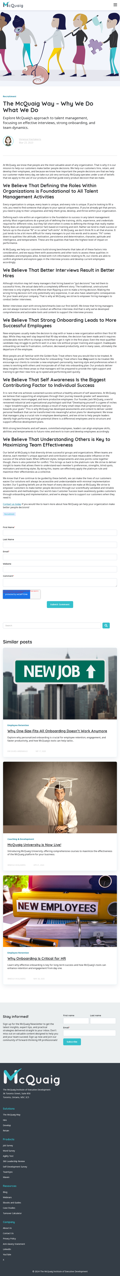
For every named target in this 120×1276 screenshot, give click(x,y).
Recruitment (9, 514)
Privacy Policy (9, 1238)
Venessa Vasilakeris (30, 139)
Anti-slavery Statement (14, 1244)
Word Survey (9, 1150)
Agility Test (8, 1156)
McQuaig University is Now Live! (34, 844)
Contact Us (8, 1233)
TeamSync (8, 1172)
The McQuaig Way (11, 1114)
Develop (7, 1125)
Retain (6, 1130)
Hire (5, 1120)
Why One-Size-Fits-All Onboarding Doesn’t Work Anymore (57, 731)
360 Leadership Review (14, 1161)
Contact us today (12, 504)
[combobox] (52, 625)
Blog (5, 1192)
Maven (6, 1177)
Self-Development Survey (15, 1166)
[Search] (106, 625)
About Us (7, 1228)
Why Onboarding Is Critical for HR (36, 958)
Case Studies (9, 1208)
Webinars (7, 1197)
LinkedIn (7, 1249)
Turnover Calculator (12, 1213)
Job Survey (8, 1145)
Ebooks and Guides (12, 1202)
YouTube (7, 1254)
